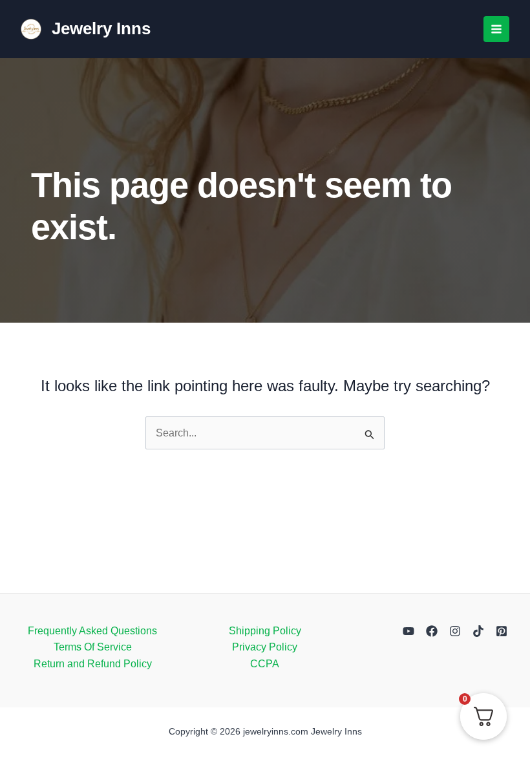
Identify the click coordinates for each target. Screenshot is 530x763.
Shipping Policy (265, 630)
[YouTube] (408, 631)
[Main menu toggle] (496, 29)
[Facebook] (432, 631)
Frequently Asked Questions (92, 630)
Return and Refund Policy (93, 663)
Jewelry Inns (101, 28)
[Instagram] (455, 631)
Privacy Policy (264, 646)
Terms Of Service (93, 646)
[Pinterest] (501, 631)
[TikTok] (478, 631)
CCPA (264, 663)
